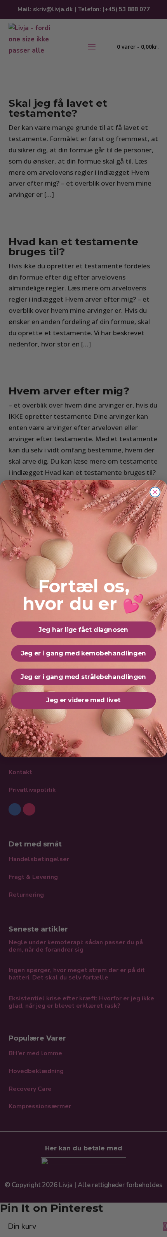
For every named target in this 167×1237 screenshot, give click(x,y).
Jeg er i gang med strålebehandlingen (83, 676)
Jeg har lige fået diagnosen (83, 629)
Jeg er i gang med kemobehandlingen (83, 653)
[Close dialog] (155, 492)
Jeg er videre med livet (83, 700)
